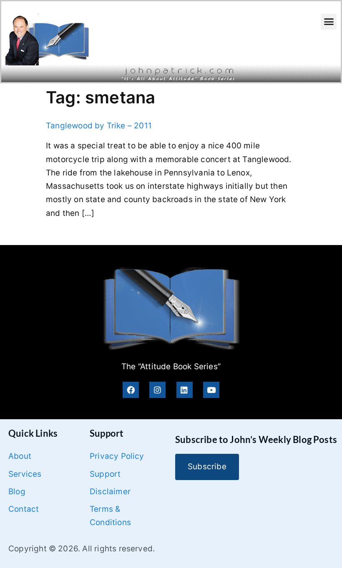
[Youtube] (211, 390)
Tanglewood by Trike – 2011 (99, 125)
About (19, 456)
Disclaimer (110, 491)
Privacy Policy (117, 456)
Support (105, 474)
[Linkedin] (184, 390)
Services (25, 474)
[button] (329, 22)
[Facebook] (131, 390)
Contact (23, 509)
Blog (16, 491)
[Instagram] (157, 390)
